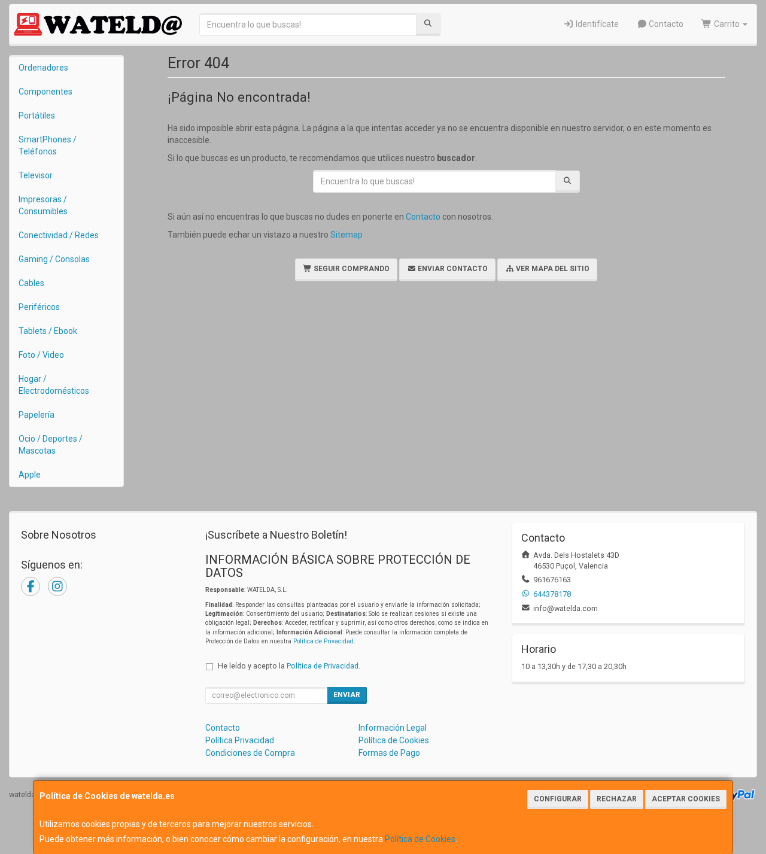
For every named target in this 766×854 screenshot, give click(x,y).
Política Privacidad (239, 740)
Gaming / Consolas (54, 259)
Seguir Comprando (351, 269)
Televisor (36, 175)
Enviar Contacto (452, 269)
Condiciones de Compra (250, 753)
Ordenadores (43, 67)
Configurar (558, 799)
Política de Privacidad (323, 641)
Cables (31, 283)
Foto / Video (41, 355)
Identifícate (596, 24)
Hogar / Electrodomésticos (54, 385)
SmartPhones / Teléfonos (48, 145)
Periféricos (39, 307)
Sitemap (346, 234)
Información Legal (392, 728)
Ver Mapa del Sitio (551, 269)
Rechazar (617, 799)
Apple (30, 474)
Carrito (726, 24)
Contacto (665, 24)
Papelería (36, 415)
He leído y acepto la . (289, 665)
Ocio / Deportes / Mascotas (51, 444)
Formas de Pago (389, 753)
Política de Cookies (420, 839)
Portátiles (37, 115)
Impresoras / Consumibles (43, 205)
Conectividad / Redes (59, 235)
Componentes (45, 91)
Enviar (346, 695)
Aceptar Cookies (686, 799)
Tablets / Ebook (48, 331)
